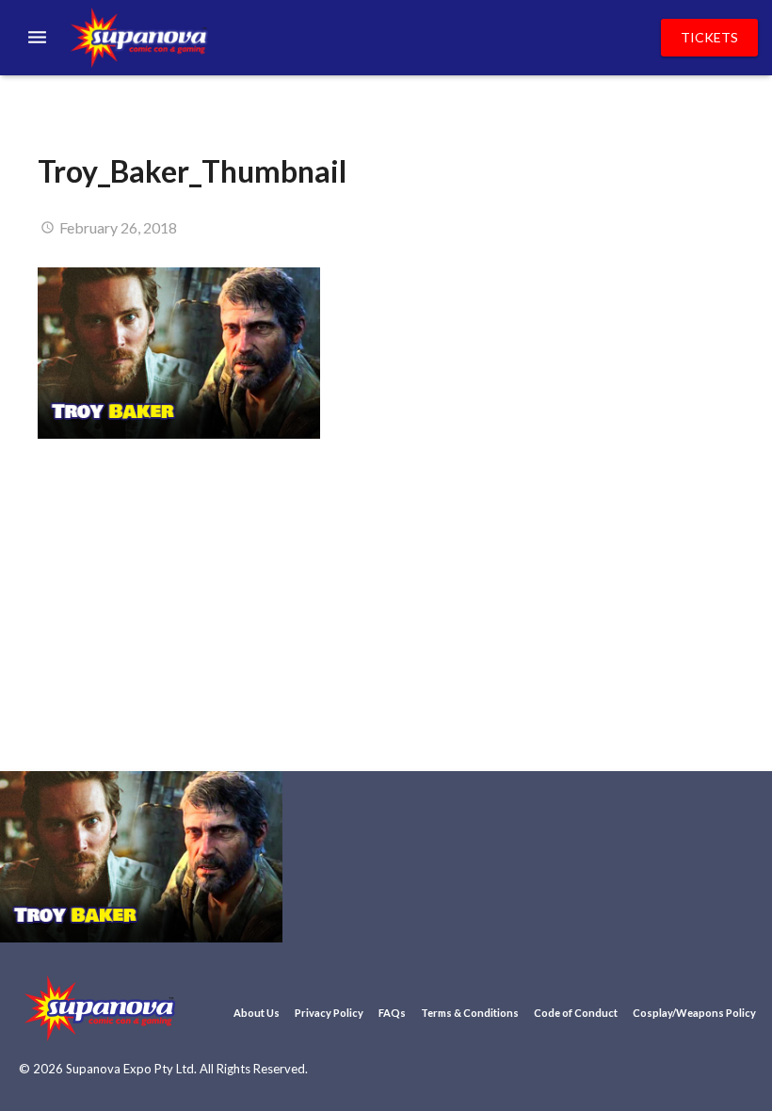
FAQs (392, 1012)
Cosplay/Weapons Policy (694, 1012)
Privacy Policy (329, 1012)
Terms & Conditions (470, 1012)
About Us (256, 1012)
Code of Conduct (576, 1012)
